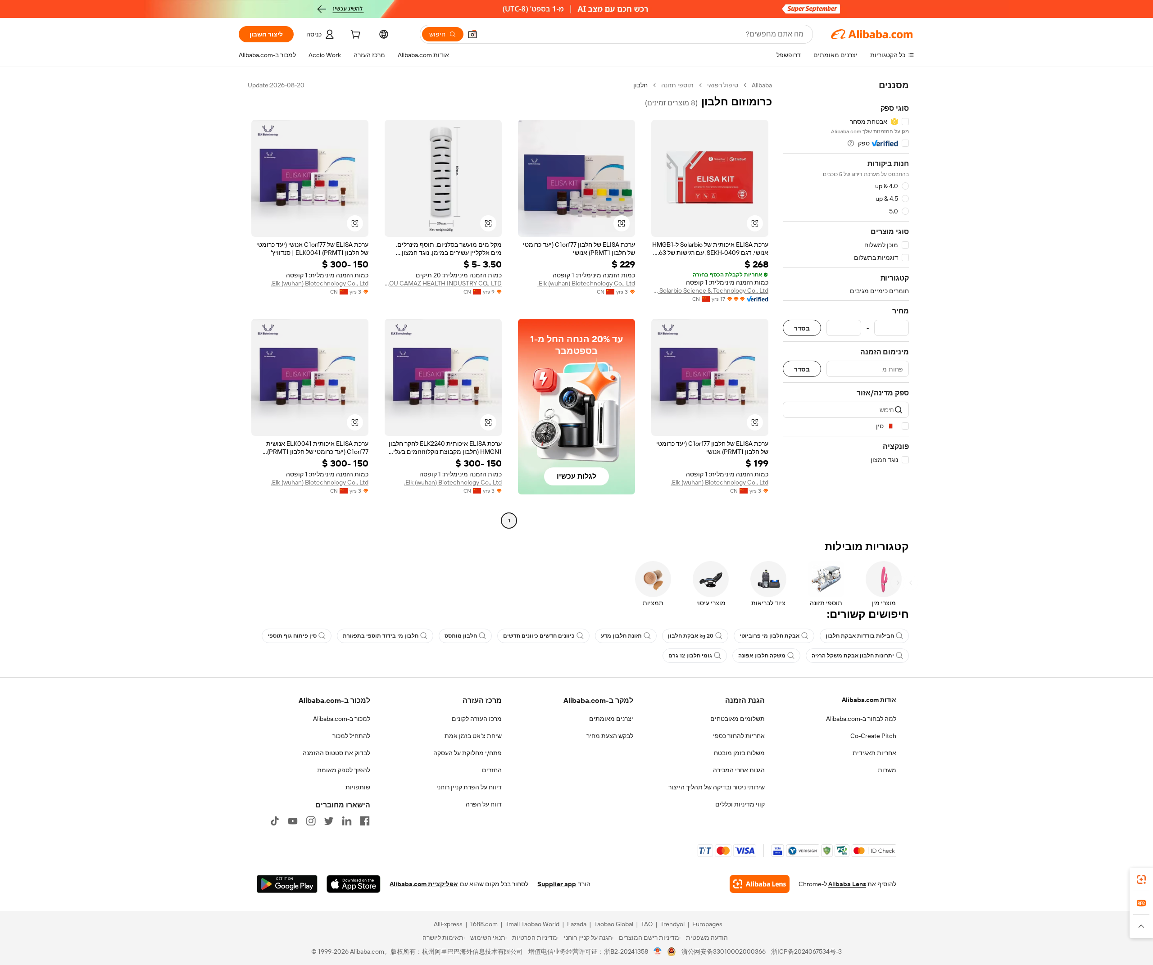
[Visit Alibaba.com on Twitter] (328, 820)
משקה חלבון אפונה (761, 655)
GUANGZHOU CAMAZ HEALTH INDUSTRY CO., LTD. (443, 283)
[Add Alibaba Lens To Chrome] (760, 884)
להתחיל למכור (351, 735)
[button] (472, 34)
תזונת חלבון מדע (621, 636)
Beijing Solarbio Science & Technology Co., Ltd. (709, 290)
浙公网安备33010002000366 (723, 951)
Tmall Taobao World (532, 924)
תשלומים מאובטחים (737, 718)
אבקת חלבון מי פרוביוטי (769, 636)
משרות (887, 770)
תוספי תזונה (677, 85)
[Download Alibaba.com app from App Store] (354, 884)
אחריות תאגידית (874, 753)
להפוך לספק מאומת (343, 770)
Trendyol (672, 924)
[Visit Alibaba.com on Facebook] (364, 820)
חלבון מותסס (461, 636)
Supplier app (556, 884)
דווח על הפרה (484, 804)
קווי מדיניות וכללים (740, 804)
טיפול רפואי (722, 85)
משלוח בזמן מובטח (739, 753)
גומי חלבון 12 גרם (690, 655)
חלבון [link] (640, 85)
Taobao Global (613, 924)
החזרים (492, 770)
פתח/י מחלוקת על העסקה (467, 753)
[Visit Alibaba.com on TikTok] (274, 820)
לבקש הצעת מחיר (609, 735)
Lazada (576, 924)
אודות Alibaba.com (869, 699)
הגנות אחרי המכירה (739, 770)
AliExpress (448, 924)
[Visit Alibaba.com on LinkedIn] (346, 820)
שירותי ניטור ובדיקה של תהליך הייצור (716, 787)
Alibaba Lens (847, 884)
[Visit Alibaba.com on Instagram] (310, 820)
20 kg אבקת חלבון (690, 636)
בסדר (802, 328)
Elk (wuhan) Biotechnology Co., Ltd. (586, 283)
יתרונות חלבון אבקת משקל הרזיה (853, 655)
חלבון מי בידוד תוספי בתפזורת (380, 636)
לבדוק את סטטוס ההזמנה (336, 753)
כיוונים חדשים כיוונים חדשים (539, 636)
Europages (707, 924)
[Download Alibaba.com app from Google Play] (287, 884)
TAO (647, 924)
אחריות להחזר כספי (739, 735)
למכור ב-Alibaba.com (341, 718)
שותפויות (357, 787)
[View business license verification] (658, 951)
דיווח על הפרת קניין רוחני (469, 787)
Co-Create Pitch (873, 735)
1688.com (484, 924)
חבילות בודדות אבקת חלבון (860, 636)
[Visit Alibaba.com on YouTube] (292, 820)
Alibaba (762, 85)
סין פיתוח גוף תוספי (292, 636)
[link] (1141, 879)
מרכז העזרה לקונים (477, 718)
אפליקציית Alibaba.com (424, 884)
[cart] (354, 35)
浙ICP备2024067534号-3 (806, 951)
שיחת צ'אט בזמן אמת (473, 735)
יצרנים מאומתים (611, 718)
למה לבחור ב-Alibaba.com (861, 718)
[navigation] (846, 304)
